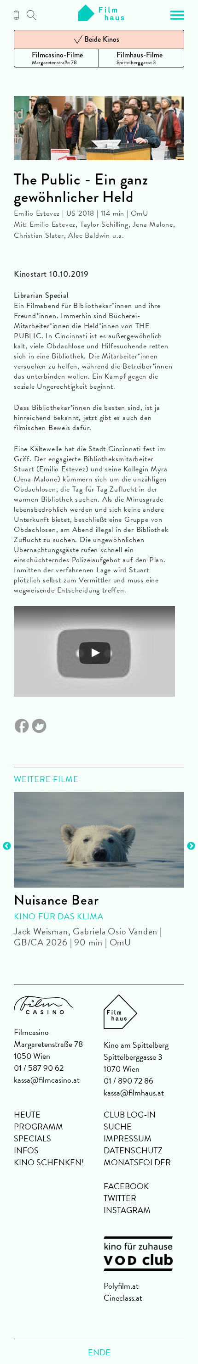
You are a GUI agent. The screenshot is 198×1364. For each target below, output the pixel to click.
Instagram (127, 1210)
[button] (177, 15)
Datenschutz (133, 1150)
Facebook (126, 1186)
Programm (38, 1126)
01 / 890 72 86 (128, 1080)
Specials (32, 1138)
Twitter (120, 1198)
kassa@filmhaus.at (134, 1092)
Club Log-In (130, 1114)
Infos (26, 1150)
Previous (7, 846)
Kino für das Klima (58, 916)
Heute (27, 1114)
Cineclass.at (123, 1297)
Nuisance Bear (56, 900)
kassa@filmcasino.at (47, 1079)
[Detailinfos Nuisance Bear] (99, 840)
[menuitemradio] (56, 58)
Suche (118, 1126)
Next (191, 846)
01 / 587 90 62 (39, 1068)
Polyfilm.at (121, 1286)
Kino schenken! (49, 1162)
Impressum (127, 1138)
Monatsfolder (137, 1162)
